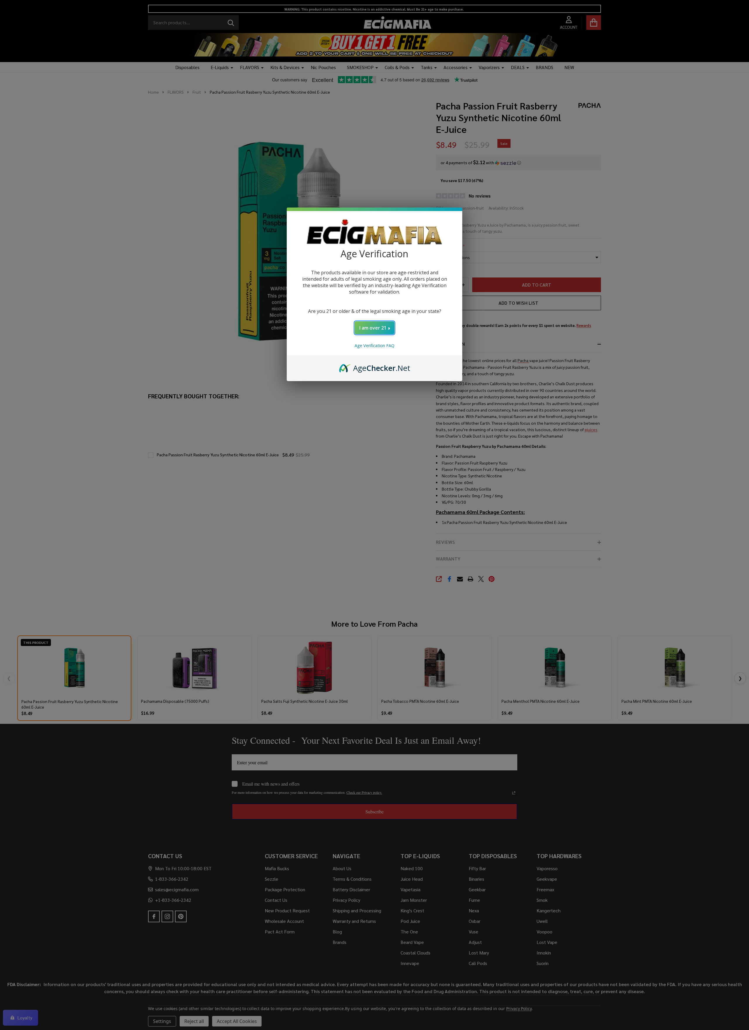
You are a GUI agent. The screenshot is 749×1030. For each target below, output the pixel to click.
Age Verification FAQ (374, 345)
